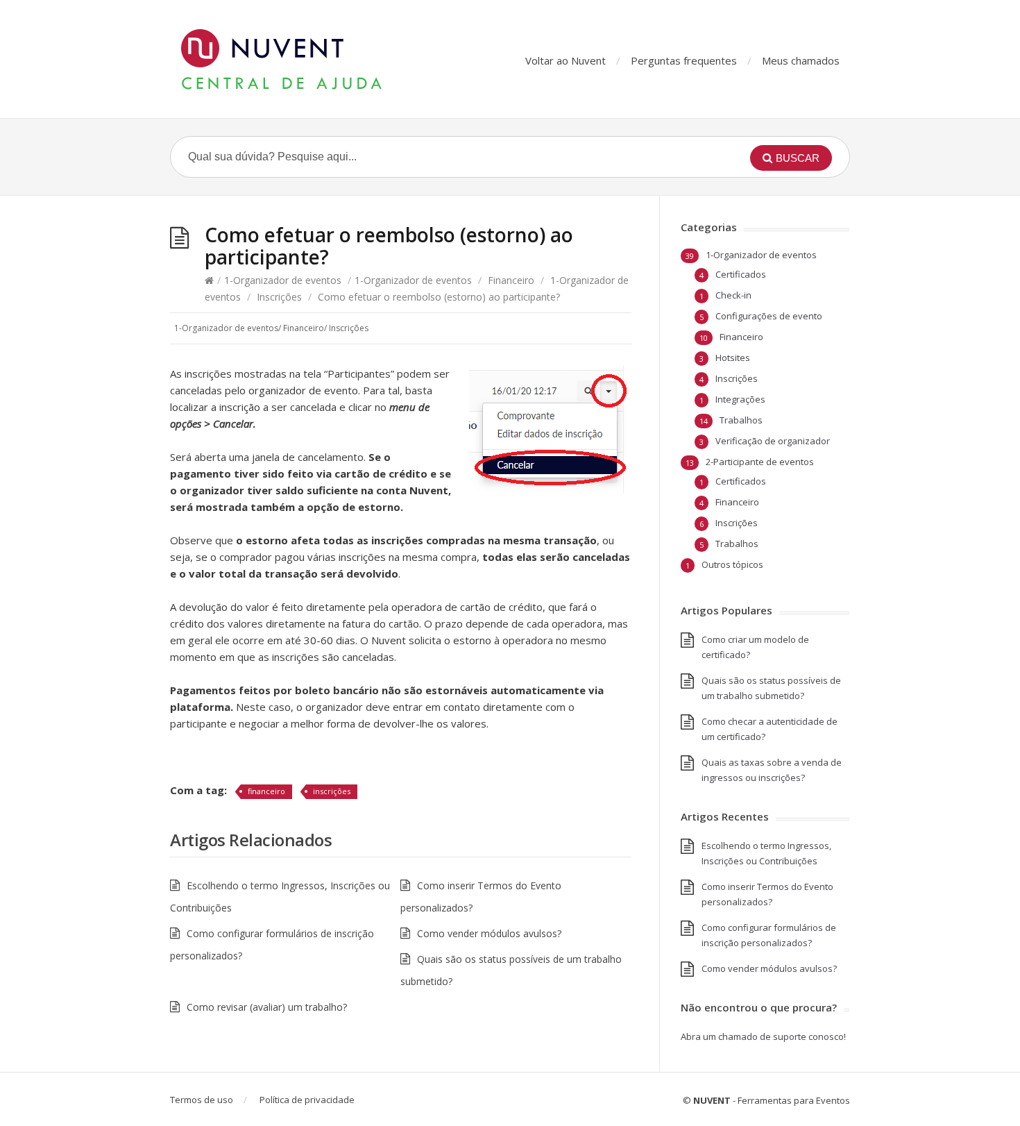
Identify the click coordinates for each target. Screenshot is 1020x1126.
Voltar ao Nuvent (565, 60)
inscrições (331, 791)
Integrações (740, 399)
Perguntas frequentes (684, 60)
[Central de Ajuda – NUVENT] (309, 59)
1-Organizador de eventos (282, 280)
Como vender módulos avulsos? (489, 933)
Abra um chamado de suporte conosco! (763, 1036)
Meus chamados (801, 60)
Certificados (740, 274)
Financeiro (511, 280)
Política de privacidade (307, 1099)
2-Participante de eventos (760, 461)
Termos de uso (201, 1099)
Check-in (733, 295)
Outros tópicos (732, 564)
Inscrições (279, 296)
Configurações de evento (768, 316)
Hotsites (732, 357)
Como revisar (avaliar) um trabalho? (267, 1007)
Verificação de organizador (772, 441)
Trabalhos (741, 420)
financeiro (266, 791)
